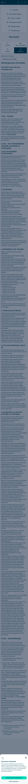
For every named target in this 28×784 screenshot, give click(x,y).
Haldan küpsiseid (13, 781)
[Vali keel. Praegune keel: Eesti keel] (26, 757)
